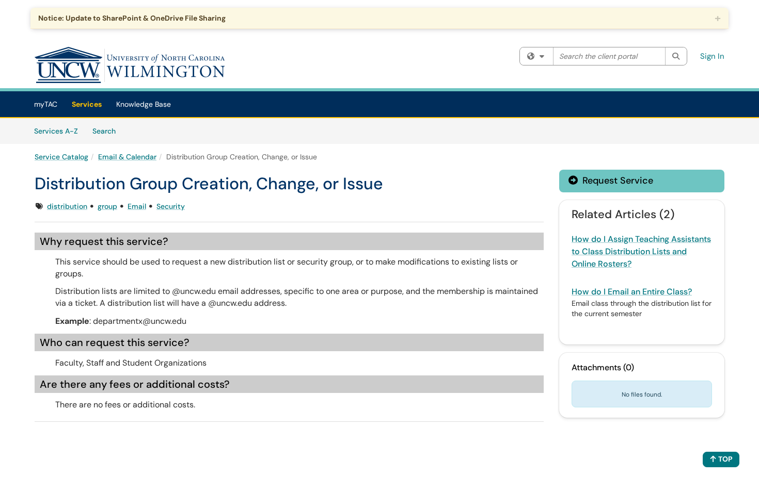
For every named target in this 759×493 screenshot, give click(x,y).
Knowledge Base (143, 104)
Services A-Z (56, 131)
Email (137, 206)
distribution (67, 206)
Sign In (712, 56)
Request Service (616, 180)
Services (87, 104)
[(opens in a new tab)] (130, 65)
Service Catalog (61, 156)
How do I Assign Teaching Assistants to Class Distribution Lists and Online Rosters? (641, 251)
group (107, 206)
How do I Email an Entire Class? (632, 291)
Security (170, 206)
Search (107, 131)
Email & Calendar (127, 156)
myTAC (45, 104)
